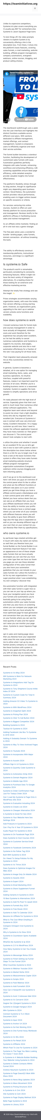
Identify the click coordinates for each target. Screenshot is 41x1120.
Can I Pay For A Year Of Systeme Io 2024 (20, 827)
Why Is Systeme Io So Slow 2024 (17, 932)
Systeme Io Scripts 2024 (13, 979)
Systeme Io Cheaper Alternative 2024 (19, 810)
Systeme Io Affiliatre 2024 (14, 1044)
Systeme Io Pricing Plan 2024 (15, 714)
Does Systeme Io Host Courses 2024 (18, 838)
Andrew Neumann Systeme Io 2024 (18, 1070)
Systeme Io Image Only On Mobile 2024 (20, 874)
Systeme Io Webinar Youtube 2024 (17, 968)
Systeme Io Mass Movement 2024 (17, 1083)
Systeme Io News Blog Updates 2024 (19, 1080)
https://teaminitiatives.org (20, 3)
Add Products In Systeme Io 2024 (17, 824)
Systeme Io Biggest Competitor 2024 (18, 722)
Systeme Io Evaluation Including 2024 (19, 803)
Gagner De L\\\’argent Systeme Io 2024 (19, 1003)
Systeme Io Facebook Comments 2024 (19, 848)
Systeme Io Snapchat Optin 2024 (17, 711)
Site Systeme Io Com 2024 (14, 1094)
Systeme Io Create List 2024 (15, 807)
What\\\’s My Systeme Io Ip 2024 (16, 942)
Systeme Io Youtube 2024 (14, 751)
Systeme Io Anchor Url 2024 (15, 1024)
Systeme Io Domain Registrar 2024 (17, 778)
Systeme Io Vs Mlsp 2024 (14, 673)
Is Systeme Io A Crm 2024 (14, 1090)
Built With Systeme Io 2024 (14, 855)
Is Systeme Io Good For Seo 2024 (17, 814)
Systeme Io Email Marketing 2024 (17, 885)
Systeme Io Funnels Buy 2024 (15, 905)
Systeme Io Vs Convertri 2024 (15, 1000)
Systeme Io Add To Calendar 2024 (17, 913)
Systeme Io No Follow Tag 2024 (16, 851)
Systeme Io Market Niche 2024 (16, 972)
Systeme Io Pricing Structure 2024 (17, 1087)
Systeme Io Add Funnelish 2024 (16, 986)
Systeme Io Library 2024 (13, 1104)
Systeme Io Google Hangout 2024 (17, 1007)
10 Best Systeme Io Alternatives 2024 (19, 898)
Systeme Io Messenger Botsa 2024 (18, 955)
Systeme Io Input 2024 (12, 1020)
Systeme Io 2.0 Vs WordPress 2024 (18, 945)
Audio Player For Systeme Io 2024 (17, 831)
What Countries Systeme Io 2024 (17, 965)
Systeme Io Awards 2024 (13, 878)
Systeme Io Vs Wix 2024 (13, 1037)
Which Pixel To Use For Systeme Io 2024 (20, 1048)
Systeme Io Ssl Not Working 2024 (17, 1027)
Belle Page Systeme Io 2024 (15, 1101)
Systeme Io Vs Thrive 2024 (14, 865)
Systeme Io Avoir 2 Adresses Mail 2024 (19, 996)
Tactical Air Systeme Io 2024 (15, 729)
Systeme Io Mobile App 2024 (15, 781)
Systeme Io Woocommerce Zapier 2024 (19, 976)
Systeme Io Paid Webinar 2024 (16, 983)
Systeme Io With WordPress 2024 (17, 707)
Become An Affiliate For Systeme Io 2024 (20, 916)
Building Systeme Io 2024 (14, 725)
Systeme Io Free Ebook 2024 (15, 909)
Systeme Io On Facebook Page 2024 (18, 834)
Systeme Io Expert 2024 (13, 881)
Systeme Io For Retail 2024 (14, 1041)
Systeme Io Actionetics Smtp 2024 (17, 774)
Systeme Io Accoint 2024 (13, 761)
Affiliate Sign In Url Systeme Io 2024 (18, 764)
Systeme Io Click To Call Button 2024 (18, 718)
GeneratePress (20, 1117)
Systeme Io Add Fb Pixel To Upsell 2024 (20, 902)
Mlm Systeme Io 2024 (12, 1010)
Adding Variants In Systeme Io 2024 (18, 895)
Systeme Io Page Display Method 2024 (19, 1097)
